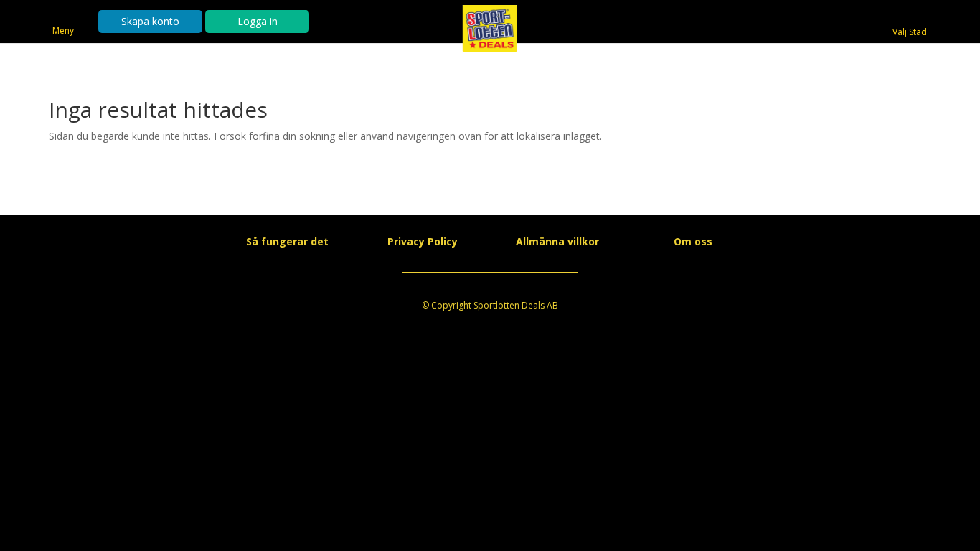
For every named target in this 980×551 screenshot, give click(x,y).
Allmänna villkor (557, 241)
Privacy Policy (422, 241)
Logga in (257, 21)
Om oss (693, 241)
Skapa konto (150, 21)
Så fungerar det (287, 241)
